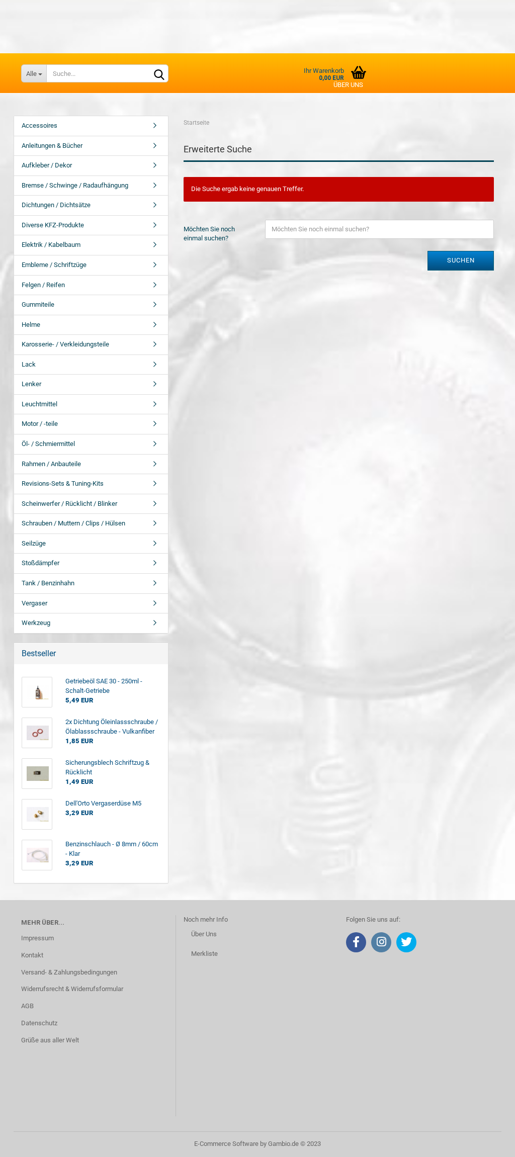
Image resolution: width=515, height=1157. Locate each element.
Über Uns (204, 934)
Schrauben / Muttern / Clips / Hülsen (73, 523)
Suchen (461, 260)
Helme (31, 324)
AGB (27, 1006)
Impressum (37, 938)
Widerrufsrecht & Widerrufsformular (72, 989)
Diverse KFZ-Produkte (53, 225)
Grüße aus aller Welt (50, 1040)
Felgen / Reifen (43, 285)
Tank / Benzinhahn (48, 583)
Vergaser (34, 603)
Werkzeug (36, 623)
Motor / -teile (40, 423)
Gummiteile (38, 304)
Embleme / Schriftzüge (54, 265)
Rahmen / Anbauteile (51, 464)
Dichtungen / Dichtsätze (56, 205)
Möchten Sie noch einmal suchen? (209, 233)
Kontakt (32, 955)
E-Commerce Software (226, 1143)
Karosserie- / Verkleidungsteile (65, 344)
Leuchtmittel (39, 404)
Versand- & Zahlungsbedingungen (69, 972)
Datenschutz (39, 1023)
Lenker (31, 384)
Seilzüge (34, 543)
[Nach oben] (487, 1141)
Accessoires (39, 125)
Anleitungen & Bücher (52, 145)
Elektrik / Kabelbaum (51, 244)
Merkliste (204, 953)
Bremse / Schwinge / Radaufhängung (75, 185)
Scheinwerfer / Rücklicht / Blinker (69, 503)
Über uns (348, 84)
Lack (29, 364)
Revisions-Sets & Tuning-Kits (63, 483)
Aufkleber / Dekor (47, 165)
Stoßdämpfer (40, 563)
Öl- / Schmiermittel (48, 444)
